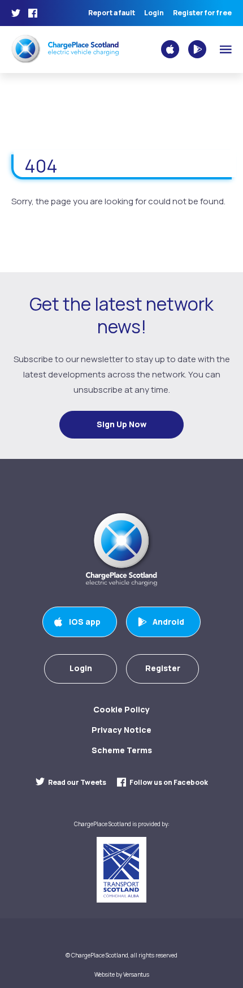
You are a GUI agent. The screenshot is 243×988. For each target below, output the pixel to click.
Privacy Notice (121, 729)
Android (168, 621)
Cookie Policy (121, 709)
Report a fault (111, 13)
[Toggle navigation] (226, 49)
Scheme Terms (122, 750)
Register (162, 668)
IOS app (85, 621)
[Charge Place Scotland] (65, 48)
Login (154, 13)
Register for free (202, 13)
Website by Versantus (121, 974)
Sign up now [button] (121, 424)
